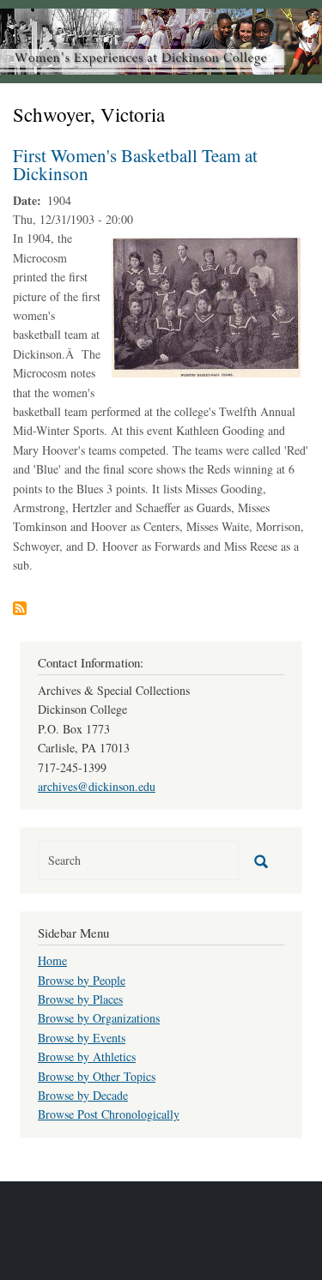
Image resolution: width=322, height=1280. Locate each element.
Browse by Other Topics (96, 1076)
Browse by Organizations (99, 1018)
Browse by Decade (83, 1095)
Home (52, 960)
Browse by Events (81, 1037)
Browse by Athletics (87, 1056)
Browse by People (81, 980)
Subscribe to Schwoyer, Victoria (20, 608)
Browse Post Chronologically (108, 1114)
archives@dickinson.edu (96, 786)
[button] (206, 306)
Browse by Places (80, 999)
